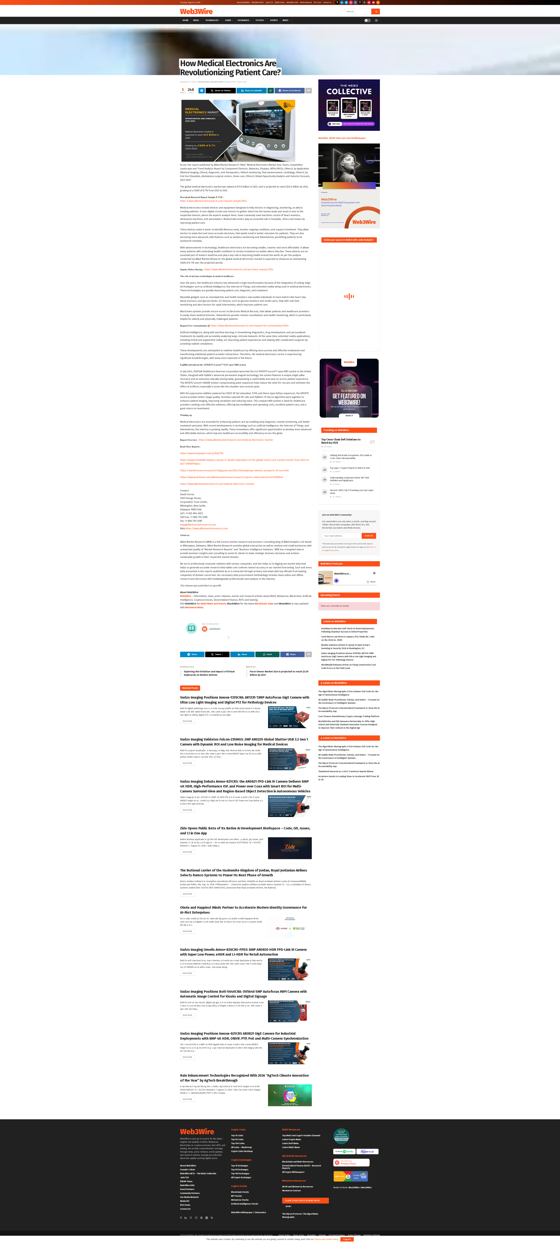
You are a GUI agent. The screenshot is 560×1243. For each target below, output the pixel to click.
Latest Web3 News (291, 1147)
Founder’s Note (187, 1169)
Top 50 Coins (237, 1139)
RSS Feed (317, 2)
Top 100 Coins (238, 1143)
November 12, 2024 (188, 82)
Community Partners (190, 1193)
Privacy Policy (284, 1235)
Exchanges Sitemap (371, 1235)
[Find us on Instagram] (351, 2)
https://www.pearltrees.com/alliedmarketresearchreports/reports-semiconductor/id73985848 (231, 477)
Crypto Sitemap (354, 1235)
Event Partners (187, 1189)
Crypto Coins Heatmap (242, 1151)
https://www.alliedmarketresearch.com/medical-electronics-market (236, 440)
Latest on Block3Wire (335, 683)
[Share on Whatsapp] (270, 90)
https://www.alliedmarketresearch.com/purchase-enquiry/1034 (238, 269)
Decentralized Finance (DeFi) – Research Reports (301, 1166)
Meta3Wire (366, 1187)
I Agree (347, 1239)
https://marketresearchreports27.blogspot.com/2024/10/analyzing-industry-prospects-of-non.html (234, 470)
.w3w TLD (269, 2)
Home (185, 20)
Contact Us (327, 2)
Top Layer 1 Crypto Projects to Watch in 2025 (350, 468)
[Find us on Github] (364, 2)
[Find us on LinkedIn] (342, 2)
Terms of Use (298, 1235)
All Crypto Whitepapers (293, 1172)
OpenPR (214, 82)
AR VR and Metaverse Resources (297, 1186)
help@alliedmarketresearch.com (198, 524)
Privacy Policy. (334, 550)
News (285, 20)
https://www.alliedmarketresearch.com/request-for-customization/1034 (250, 325)
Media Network (306, 2)
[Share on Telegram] (201, 90)
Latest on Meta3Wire (334, 738)
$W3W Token (280, 2)
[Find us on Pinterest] (369, 2)
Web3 (196, 20)
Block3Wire (354, 1187)
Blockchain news (264, 603)
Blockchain (191, 28)
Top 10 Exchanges (239, 1165)
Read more (189, 721)
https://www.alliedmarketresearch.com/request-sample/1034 (213, 201)
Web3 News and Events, (214, 603)
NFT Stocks (236, 1196)
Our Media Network (189, 1197)
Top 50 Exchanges (240, 1169)
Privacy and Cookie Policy (326, 1239)
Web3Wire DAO (292, 2)
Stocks (260, 20)
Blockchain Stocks (240, 1192)
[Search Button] (375, 11)
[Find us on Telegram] (346, 2)
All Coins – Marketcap (241, 1147)
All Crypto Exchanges (241, 1177)
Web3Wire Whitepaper (242, 1212)
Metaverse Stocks (240, 1200)
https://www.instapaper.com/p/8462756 (201, 453)
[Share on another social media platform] (308, 90)
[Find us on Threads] (360, 2)
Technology (212, 20)
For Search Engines (337, 1235)
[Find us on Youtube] (373, 2)
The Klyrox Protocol (291, 1214)
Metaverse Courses (291, 1190)
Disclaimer (311, 1235)
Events (274, 20)
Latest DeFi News (290, 1143)
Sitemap (322, 1235)
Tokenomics (260, 1212)
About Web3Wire (243, 2)
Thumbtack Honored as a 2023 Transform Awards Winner (346, 771)
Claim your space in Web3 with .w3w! (302, 1201)
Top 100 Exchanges (240, 1173)
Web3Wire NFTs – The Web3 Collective (198, 1173)
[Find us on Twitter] (337, 2)
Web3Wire (196, 11)
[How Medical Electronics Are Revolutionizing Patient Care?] (238, 130)
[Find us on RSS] (378, 2)
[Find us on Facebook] (355, 2)
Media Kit (184, 1201)
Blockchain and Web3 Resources (297, 1162)
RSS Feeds (185, 1205)
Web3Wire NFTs (258, 2)
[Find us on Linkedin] (185, 1218)
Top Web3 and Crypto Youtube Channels (301, 1135)
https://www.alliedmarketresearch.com (206, 528)
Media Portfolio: (341, 1187)
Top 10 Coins (237, 1135)
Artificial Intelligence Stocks (244, 1204)
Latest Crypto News (291, 1139)
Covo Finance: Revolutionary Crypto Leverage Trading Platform (348, 716)
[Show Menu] (376, 20)
